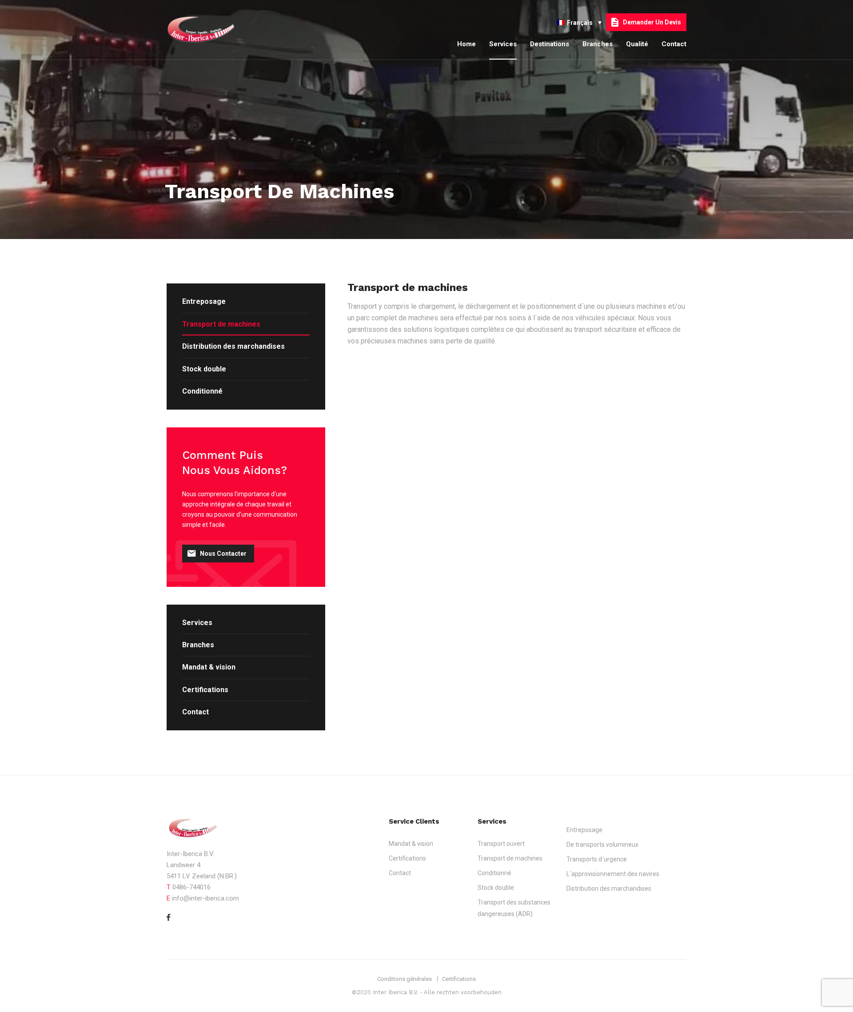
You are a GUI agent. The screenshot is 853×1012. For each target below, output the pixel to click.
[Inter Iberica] (209, 29)
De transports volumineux (602, 844)
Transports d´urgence (596, 859)
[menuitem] (579, 22)
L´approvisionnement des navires (612, 873)
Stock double (204, 369)
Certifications (205, 689)
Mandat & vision (208, 667)
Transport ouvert (501, 843)
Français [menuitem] (580, 22)
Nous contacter (223, 553)
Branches (597, 44)
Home (466, 44)
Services (503, 44)
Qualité (637, 44)
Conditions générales (404, 979)
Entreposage (204, 301)
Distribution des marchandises (233, 346)
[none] (579, 22)
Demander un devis (652, 22)
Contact (674, 44)
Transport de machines (221, 324)
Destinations (549, 44)
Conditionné (202, 391)
